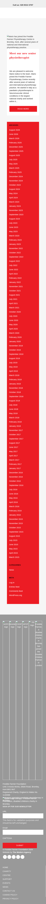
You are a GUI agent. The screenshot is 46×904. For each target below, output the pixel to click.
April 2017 (13, 456)
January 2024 (15, 206)
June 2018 (13, 409)
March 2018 (14, 418)
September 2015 (16, 532)
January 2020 (15, 341)
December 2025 (16, 147)
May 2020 (13, 325)
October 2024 (15, 185)
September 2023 (16, 215)
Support (7, 879)
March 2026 (14, 138)
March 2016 (14, 506)
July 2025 (13, 160)
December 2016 (16, 473)
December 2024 (16, 176)
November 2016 (16, 477)
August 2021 (14, 295)
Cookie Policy (10, 895)
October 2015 (15, 528)
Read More (23, 109)
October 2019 (15, 350)
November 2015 (16, 523)
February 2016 (15, 511)
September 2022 (16, 257)
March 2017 (14, 460)
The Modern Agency (22, 852)
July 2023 (13, 223)
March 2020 (14, 333)
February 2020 (15, 337)
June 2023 (13, 227)
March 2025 (14, 168)
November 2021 (16, 286)
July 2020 (13, 316)
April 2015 (13, 553)
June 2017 (13, 447)
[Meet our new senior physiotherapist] (23, 42)
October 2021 (15, 291)
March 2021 (14, 308)
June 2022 (13, 270)
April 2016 (13, 502)
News (11, 570)
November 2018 (16, 388)
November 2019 (16, 346)
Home (5, 867)
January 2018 (15, 426)
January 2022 (15, 282)
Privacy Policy (11, 899)
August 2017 (14, 443)
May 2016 (13, 498)
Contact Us (9, 891)
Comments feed (16, 591)
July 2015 (13, 540)
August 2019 (14, 358)
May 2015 (13, 549)
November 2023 (16, 210)
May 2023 (13, 231)
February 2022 (15, 278)
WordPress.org (15, 595)
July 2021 (13, 299)
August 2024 (14, 189)
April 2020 (13, 329)
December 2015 (16, 519)
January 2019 (15, 384)
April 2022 (13, 274)
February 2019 (15, 379)
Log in (11, 583)
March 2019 (14, 375)
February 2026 (15, 143)
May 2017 (13, 451)
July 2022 (13, 265)
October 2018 (15, 392)
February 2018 (15, 422)
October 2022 (15, 253)
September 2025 (16, 151)
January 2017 (15, 468)
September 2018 (16, 396)
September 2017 (16, 439)
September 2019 (16, 354)
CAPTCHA (7, 838)
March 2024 (14, 202)
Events (6, 883)
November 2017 (16, 430)
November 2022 (16, 248)
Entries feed (14, 587)
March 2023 (14, 236)
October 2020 (15, 312)
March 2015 (14, 557)
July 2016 (13, 489)
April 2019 (13, 371)
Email (5, 828)
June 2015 (13, 544)
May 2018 (13, 413)
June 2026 (13, 134)
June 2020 (13, 320)
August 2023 (14, 219)
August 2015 (14, 536)
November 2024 (16, 181)
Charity (7, 871)
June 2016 (13, 494)
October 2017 (15, 434)
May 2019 (13, 367)
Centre (7, 875)
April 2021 (13, 303)
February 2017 (15, 464)
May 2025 (13, 164)
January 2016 (15, 515)
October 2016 (15, 481)
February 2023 (15, 240)
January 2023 (15, 244)
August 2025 (14, 155)
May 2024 (13, 193)
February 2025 (15, 172)
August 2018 (14, 401)
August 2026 (14, 130)
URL (5, 811)
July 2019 (13, 363)
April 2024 (13, 198)
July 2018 (13, 405)
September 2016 (16, 485)
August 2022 (14, 261)
